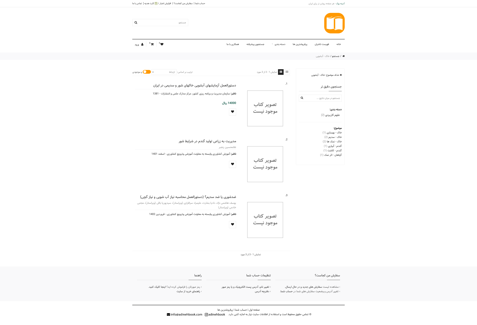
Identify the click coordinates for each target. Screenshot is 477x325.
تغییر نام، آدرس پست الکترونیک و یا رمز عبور (245, 287)
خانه (339, 44)
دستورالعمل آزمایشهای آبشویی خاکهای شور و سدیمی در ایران (194, 85)
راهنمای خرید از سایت (188, 291)
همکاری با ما (233, 44)
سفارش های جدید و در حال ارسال (303, 287)
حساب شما (200, 3)
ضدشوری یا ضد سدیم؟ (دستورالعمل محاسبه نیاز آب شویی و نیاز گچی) (188, 197)
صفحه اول (254, 310)
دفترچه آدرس (262, 291)
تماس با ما (137, 3)
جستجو (335, 56)
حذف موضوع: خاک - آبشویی (325, 75)
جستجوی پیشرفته (255, 44)
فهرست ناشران (322, 44)
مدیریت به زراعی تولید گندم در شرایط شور (207, 141)
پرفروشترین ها (300, 44)
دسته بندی (280, 44)
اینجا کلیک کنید (157, 287)
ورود (137, 45)
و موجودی (137, 72)
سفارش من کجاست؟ (183, 3)
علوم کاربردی (330, 115)
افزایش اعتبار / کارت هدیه (157, 3)
